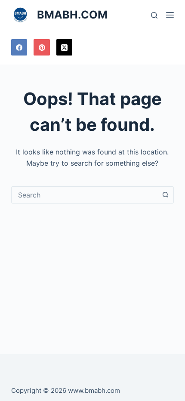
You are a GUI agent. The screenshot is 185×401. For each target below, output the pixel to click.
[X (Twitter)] (64, 47)
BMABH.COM (72, 14)
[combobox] (84, 195)
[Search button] (165, 195)
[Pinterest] (42, 47)
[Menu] (170, 15)
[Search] (154, 15)
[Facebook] (19, 47)
